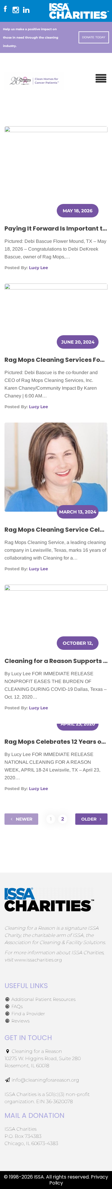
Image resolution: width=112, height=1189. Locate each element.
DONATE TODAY (93, 37)
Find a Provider (27, 1013)
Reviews (20, 1021)
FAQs (16, 1006)
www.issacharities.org (38, 960)
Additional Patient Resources (43, 999)
